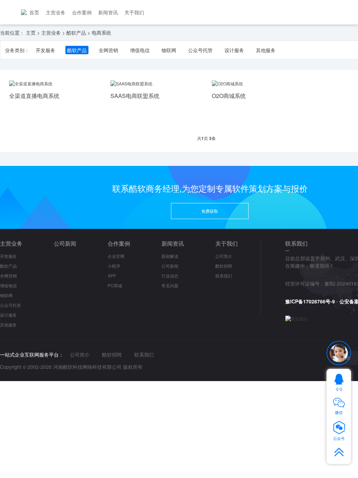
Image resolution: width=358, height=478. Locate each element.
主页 (31, 32)
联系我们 (223, 276)
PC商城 (115, 285)
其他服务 (265, 50)
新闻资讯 (108, 12)
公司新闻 (65, 243)
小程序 (114, 266)
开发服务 (45, 50)
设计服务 (234, 50)
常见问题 (170, 285)
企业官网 (116, 256)
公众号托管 (200, 50)
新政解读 (170, 256)
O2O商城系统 (229, 96)
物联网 (169, 50)
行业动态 (170, 276)
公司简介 (223, 256)
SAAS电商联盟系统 (134, 96)
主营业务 (55, 12)
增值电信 (140, 50)
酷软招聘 (223, 266)
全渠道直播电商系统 (34, 96)
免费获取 (209, 211)
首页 (34, 12)
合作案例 (82, 12)
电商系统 (101, 32)
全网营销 (108, 50)
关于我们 (134, 12)
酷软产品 (76, 32)
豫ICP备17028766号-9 (310, 301)
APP (112, 276)
